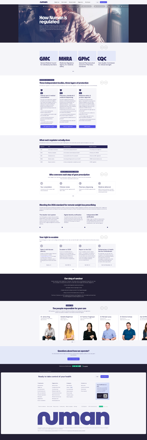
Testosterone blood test (56, 392)
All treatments (40, 385)
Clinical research (70, 391)
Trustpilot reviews (70, 394)
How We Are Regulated (46, 371)
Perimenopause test (56, 400)
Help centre (83, 385)
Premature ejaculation (42, 394)
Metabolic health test (56, 391)
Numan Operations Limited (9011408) (51, 430)
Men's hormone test (56, 394)
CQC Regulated (84, 406)
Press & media (69, 393)
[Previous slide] (102, 47)
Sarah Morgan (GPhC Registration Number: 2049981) (76, 430)
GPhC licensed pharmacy (92, 406)
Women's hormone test (56, 396)
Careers (69, 387)
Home (41, 371)
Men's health (64, 2)
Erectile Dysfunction (41, 391)
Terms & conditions (42, 406)
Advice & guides (70, 396)
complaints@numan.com (45, 256)
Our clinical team (70, 389)
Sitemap (75, 406)
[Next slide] (105, 47)
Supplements (40, 398)
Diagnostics (80, 2)
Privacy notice (55, 406)
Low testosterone (41, 389)
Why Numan (87, 2)
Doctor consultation (41, 400)
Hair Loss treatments (42, 392)
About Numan (69, 385)
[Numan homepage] (43, 2)
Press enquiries (84, 391)
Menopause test (55, 398)
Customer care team (85, 387)
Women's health (72, 2)
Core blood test (55, 389)
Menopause (40, 396)
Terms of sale (49, 406)
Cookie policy (62, 406)
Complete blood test (56, 387)
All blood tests (55, 385)
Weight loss (56, 2)
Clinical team (83, 389)
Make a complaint (69, 406)
